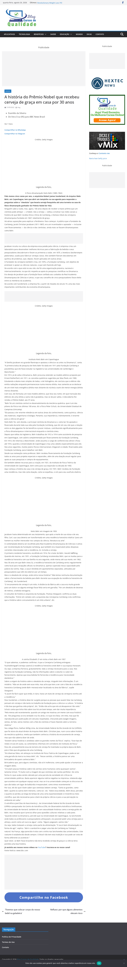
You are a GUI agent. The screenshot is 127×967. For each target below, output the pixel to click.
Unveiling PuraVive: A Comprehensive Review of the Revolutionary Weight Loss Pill (58, 3)
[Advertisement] (43, 68)
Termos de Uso (8, 942)
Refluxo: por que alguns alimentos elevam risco (66, 911)
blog (18, 107)
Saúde (53, 34)
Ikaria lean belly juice (98, 158)
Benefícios (39, 34)
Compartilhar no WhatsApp (15, 130)
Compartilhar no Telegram (14, 134)
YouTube (41, 847)
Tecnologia (24, 34)
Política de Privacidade (11, 937)
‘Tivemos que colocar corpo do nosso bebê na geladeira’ (22, 911)
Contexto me (104, 153)
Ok (99, 963)
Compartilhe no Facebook (43, 897)
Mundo (79, 34)
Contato (100, 34)
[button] (45, 34)
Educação (64, 34)
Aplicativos (9, 34)
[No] (124, 963)
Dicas (89, 34)
